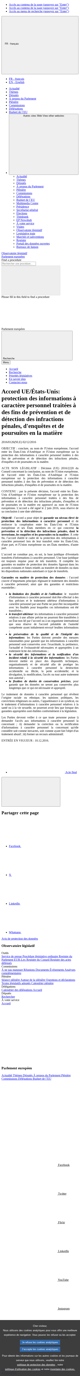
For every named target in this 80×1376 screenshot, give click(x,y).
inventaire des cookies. (62, 1369)
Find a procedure (11, 260)
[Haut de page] (30, 792)
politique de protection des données (36, 1364)
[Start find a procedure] (30, 280)
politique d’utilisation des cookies (23, 1369)
